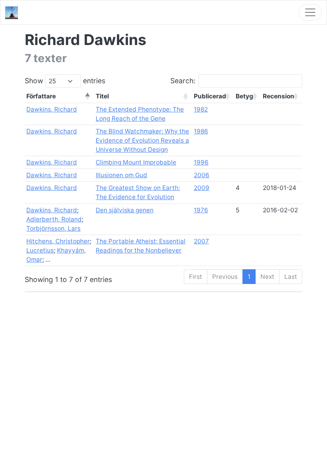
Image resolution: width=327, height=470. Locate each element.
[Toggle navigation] (310, 12)
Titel (102, 96)
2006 (201, 175)
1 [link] (249, 276)
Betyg (244, 96)
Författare (41, 96)
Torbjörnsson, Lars (53, 228)
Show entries (65, 80)
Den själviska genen (125, 210)
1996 (201, 162)
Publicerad (210, 96)
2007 (201, 241)
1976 (201, 210)
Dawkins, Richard (51, 109)
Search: (182, 80)
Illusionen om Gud (121, 175)
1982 (201, 109)
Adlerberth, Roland (54, 219)
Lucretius (40, 250)
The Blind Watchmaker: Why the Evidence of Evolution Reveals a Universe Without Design (142, 140)
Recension (278, 96)
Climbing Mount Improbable (136, 162)
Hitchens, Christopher (58, 241)
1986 (201, 131)
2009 (201, 188)
